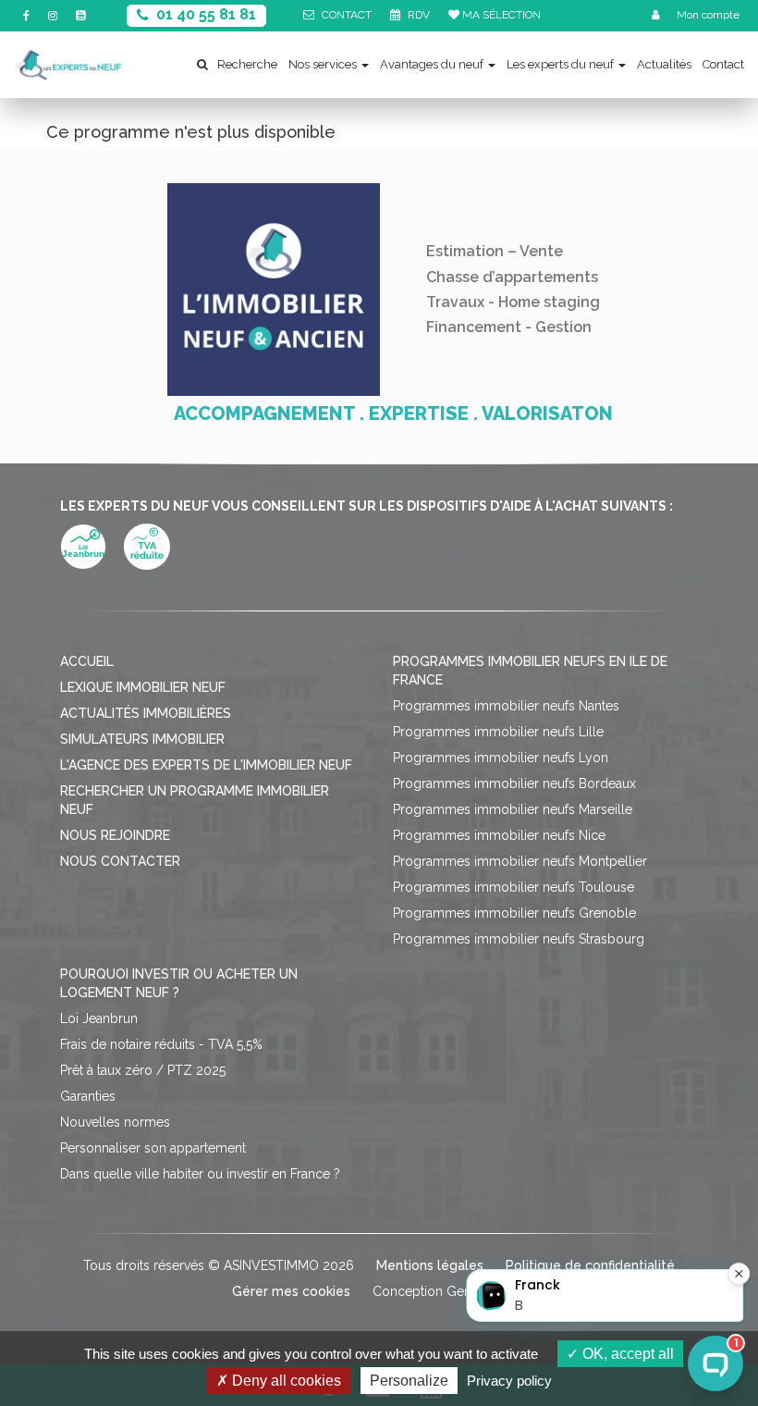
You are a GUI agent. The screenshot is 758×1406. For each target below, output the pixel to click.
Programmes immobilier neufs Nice (499, 835)
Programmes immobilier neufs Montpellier (520, 861)
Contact (723, 64)
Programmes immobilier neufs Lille (498, 731)
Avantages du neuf (431, 64)
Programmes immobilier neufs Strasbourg (518, 938)
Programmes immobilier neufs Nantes (506, 705)
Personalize (409, 1380)
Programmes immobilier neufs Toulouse (513, 887)
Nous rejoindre (115, 835)
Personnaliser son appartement (153, 1148)
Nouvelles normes (115, 1122)
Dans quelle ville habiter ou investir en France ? (200, 1173)
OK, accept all (626, 1354)
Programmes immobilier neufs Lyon (500, 757)
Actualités (664, 64)
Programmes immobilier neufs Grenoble (514, 913)
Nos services (322, 64)
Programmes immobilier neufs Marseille (512, 809)
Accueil (87, 661)
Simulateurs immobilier (142, 739)
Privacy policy (509, 1380)
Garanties (88, 1096)
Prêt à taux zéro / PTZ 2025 (143, 1070)
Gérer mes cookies (291, 1291)
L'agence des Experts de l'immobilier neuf (206, 765)
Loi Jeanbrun (99, 1018)
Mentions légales (429, 1265)
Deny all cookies (284, 1380)
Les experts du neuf (560, 64)
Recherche (247, 64)
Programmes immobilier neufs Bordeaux (514, 783)
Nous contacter (120, 861)
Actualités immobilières (145, 713)
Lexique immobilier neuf (143, 687)
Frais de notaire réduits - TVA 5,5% (161, 1044)
